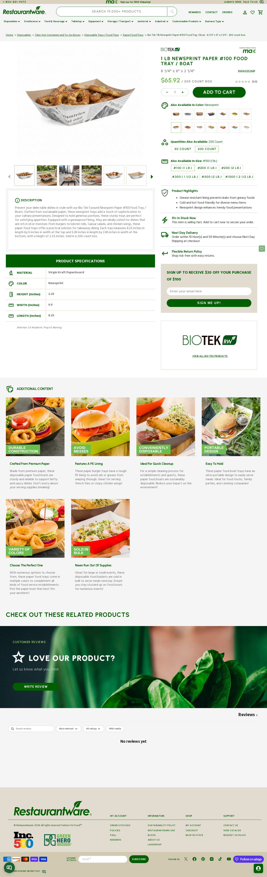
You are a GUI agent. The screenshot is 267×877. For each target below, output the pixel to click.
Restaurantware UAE (161, 831)
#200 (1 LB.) (207, 168)
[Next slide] (152, 177)
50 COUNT (183, 149)
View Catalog (232, 831)
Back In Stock (194, 836)
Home (9, 35)
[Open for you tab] (258, 868)
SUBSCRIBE (139, 859)
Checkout (192, 831)
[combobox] (116, 11)
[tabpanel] (133, 755)
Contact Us (230, 826)
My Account (193, 826)
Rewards (115, 840)
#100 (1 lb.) (210, 161)
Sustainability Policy (162, 826)
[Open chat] (9, 867)
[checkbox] (115, 728)
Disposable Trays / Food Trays (101, 35)
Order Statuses (120, 826)
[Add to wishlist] (252, 12)
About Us (154, 840)
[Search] (172, 11)
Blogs (152, 836)
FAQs (113, 836)
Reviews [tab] (248, 715)
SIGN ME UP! (209, 303)
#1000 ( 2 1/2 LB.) (239, 177)
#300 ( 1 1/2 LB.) (185, 177)
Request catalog (234, 836)
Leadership (155, 845)
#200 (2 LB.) (231, 168)
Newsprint (212, 105)
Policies (115, 831)
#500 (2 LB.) (212, 177)
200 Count (216, 142)
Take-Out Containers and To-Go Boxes (57, 35)
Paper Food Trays (133, 35)
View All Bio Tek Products (210, 356)
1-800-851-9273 (14, 1)
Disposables (24, 35)
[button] (244, 12)
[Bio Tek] (172, 52)
